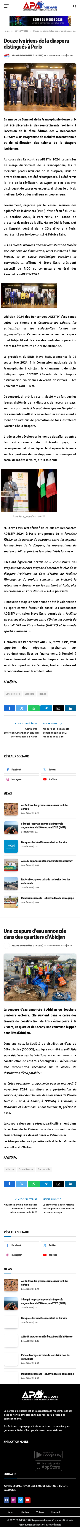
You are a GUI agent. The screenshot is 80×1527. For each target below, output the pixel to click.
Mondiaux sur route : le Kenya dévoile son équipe (47, 898)
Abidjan (10, 1169)
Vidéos (40, 1512)
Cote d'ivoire (13, 693)
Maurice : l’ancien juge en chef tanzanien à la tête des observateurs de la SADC (20, 1208)
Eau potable (44, 1169)
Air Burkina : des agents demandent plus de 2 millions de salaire (56, 732)
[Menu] (6, 6)
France (42, 693)
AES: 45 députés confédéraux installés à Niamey (47, 861)
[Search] (74, 6)
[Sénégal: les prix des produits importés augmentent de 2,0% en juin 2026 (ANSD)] (11, 827)
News (10, 1512)
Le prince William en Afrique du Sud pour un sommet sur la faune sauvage (58, 1208)
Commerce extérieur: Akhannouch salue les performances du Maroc (21, 732)
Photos (25, 1512)
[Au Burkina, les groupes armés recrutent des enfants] (11, 809)
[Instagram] (13, 1500)
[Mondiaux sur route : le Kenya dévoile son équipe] (11, 902)
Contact (55, 1512)
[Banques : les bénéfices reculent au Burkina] (11, 846)
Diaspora (29, 693)
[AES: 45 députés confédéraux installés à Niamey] (11, 865)
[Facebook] (6, 1500)
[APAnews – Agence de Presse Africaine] (40, 6)
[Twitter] (20, 1500)
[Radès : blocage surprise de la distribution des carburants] (11, 883)
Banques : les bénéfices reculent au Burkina (44, 842)
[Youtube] (28, 1500)
